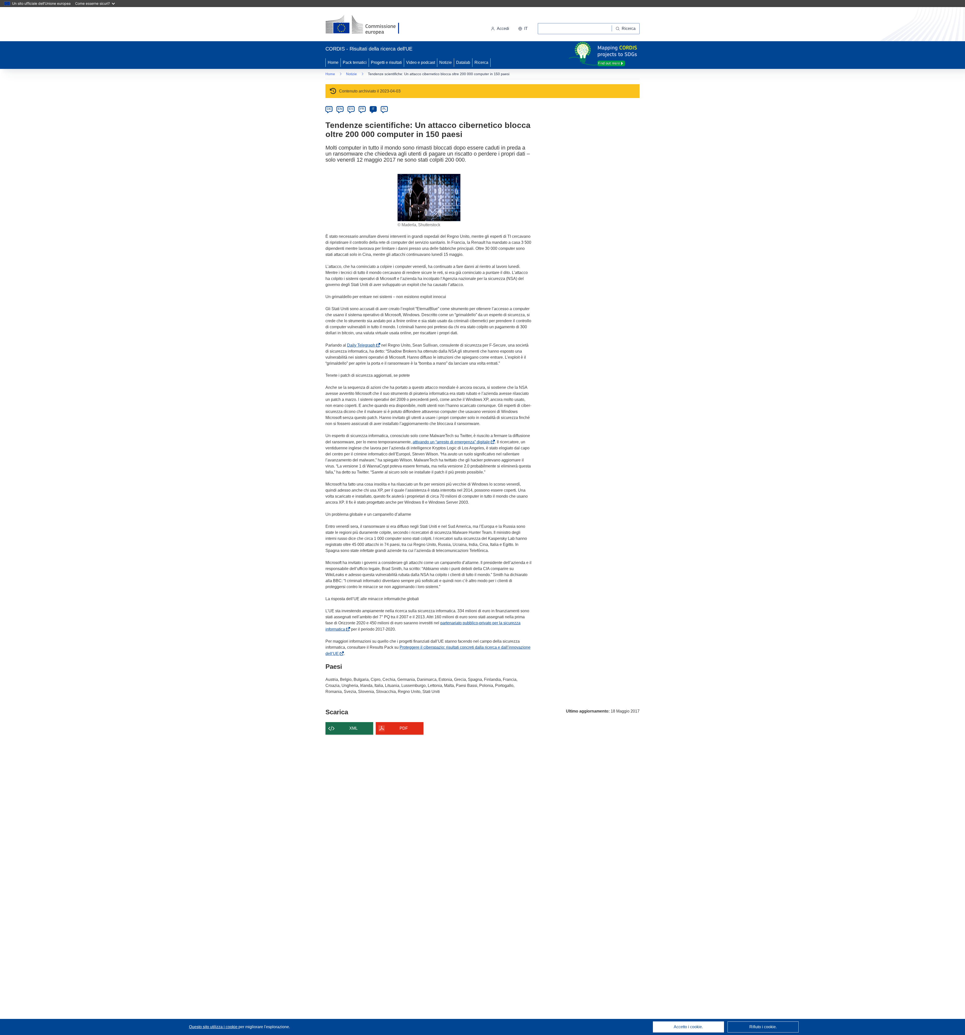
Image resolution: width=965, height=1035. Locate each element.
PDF (404, 728)
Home (333, 62)
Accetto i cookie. (688, 1027)
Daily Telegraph (362, 345)
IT (373, 109)
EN (340, 109)
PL (384, 109)
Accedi (503, 28)
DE (329, 109)
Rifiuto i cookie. (763, 1027)
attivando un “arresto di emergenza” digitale (452, 442)
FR (362, 109)
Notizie (445, 62)
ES (351, 109)
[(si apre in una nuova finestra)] (365, 25)
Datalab (463, 62)
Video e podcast (420, 62)
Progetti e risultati (386, 62)
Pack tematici (355, 62)
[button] (523, 28)
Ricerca (481, 62)
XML (353, 728)
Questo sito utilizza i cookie (213, 1027)
